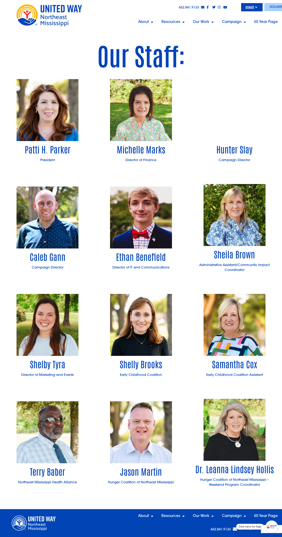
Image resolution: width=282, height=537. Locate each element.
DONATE (249, 7)
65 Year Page (266, 22)
